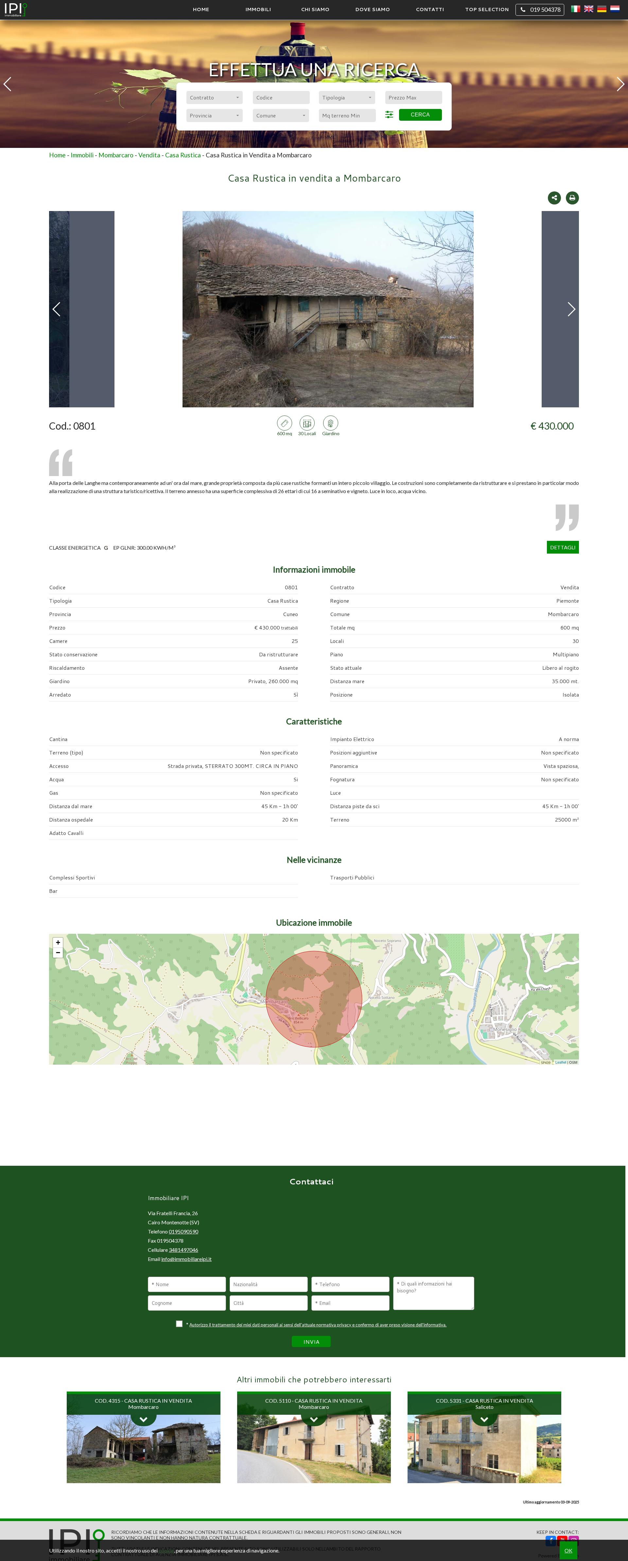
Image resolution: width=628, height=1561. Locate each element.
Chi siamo (315, 9)
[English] (588, 9)
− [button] (58, 953)
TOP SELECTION (487, 9)
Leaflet (560, 1062)
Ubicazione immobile (314, 922)
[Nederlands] (614, 9)
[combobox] (214, 97)
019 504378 (545, 9)
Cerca (420, 114)
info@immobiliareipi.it (186, 1259)
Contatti (430, 9)
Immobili (258, 9)
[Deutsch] (601, 9)
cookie (166, 1550)
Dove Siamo (372, 9)
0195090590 (183, 1231)
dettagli (563, 547)
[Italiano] (575, 9)
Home (201, 9)
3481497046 (183, 1250)
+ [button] (58, 942)
